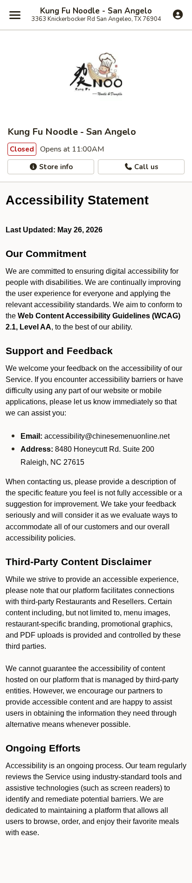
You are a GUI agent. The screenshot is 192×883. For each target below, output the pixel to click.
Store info (55, 166)
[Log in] (177, 14)
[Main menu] (15, 15)
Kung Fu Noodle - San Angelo (96, 11)
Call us (145, 166)
